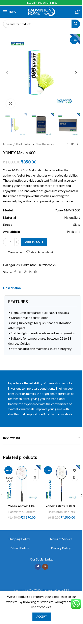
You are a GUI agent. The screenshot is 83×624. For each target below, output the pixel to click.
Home (7, 144)
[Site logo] (41, 11)
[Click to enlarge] (10, 103)
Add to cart (34, 241)
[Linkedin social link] (30, 272)
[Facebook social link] (14, 272)
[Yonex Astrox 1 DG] (21, 483)
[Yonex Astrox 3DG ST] (61, 483)
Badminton (23, 144)
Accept (41, 616)
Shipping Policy (19, 539)
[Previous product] (67, 143)
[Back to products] (72, 143)
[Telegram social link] (35, 272)
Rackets (29, 512)
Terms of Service (60, 539)
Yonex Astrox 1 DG (21, 506)
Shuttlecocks (45, 144)
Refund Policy (19, 548)
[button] (7, 73)
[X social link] (20, 272)
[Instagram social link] (45, 567)
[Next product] (77, 143)
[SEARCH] (76, 24)
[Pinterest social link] (25, 272)
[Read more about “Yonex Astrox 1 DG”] (34, 477)
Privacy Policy (61, 548)
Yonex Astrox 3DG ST (61, 506)
